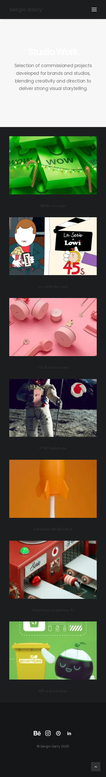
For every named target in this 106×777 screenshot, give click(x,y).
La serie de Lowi (53, 286)
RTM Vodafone (53, 448)
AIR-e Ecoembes (53, 691)
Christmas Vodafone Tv (53, 610)
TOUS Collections (53, 367)
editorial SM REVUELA (53, 529)
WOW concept (53, 205)
